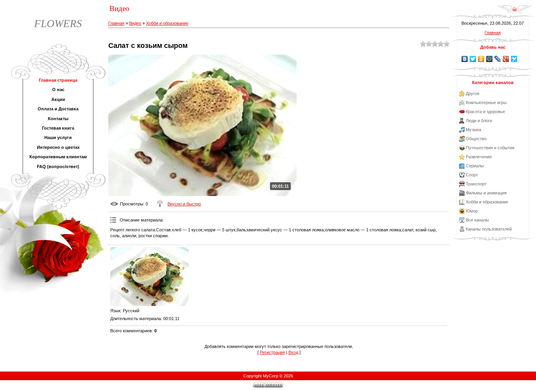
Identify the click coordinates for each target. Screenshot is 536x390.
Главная (116, 23)
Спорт (472, 174)
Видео (135, 23)
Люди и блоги (479, 120)
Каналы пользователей (489, 229)
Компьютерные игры (486, 102)
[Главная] (514, 11)
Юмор (472, 211)
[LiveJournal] (498, 59)
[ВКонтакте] (465, 59)
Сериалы (475, 165)
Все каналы (477, 220)
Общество (476, 138)
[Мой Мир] (489, 59)
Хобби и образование (167, 23)
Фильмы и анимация (486, 192)
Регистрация (272, 352)
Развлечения (479, 156)
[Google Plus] (506, 59)
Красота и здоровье (485, 111)
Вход (293, 352)
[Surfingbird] (514, 59)
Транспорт (476, 183)
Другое (472, 93)
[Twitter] (473, 59)
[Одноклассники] (481, 59)
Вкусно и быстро (184, 203)
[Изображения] (149, 276)
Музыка (473, 129)
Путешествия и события (490, 147)
